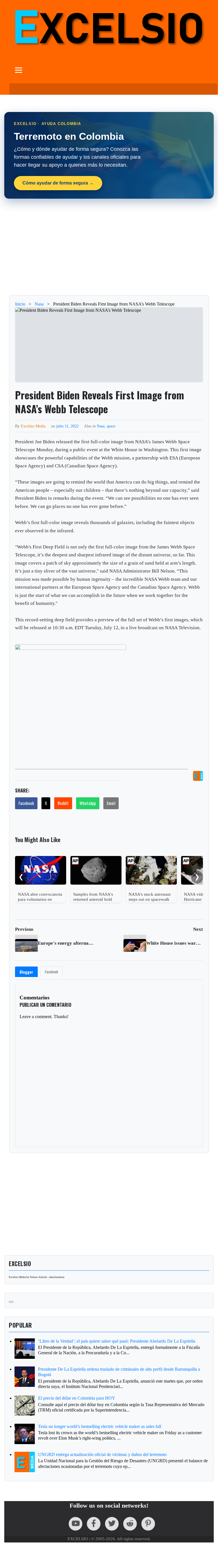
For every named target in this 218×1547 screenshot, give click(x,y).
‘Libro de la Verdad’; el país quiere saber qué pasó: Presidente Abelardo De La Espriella (116, 1341)
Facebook (26, 803)
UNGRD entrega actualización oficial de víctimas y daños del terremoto (102, 1454)
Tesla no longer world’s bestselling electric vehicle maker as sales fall (99, 1426)
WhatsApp (87, 803)
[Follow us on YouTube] (75, 1524)
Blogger (26, 972)
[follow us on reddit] (130, 1524)
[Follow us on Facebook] (93, 1524)
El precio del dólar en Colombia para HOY (76, 1398)
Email (111, 803)
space (111, 426)
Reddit (63, 803)
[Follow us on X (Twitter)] (112, 1524)
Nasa (100, 426)
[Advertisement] (109, 247)
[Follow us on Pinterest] (148, 1524)
